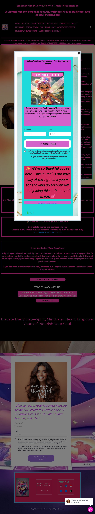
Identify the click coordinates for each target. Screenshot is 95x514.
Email (51, 129)
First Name (27, 129)
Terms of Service (52, 203)
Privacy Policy (42, 203)
